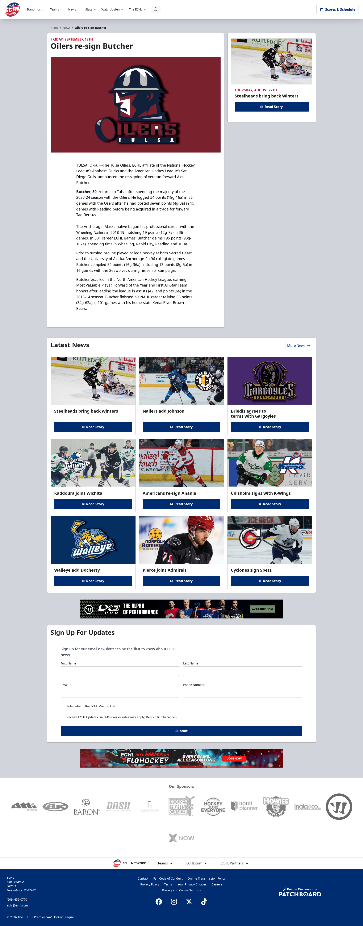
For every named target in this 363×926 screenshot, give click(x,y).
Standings (33, 9)
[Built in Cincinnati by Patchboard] (300, 892)
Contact (143, 878)
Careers (217, 884)
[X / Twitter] (189, 902)
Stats (88, 9)
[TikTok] (204, 902)
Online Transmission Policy (206, 878)
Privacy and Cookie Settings (181, 890)
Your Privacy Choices (192, 884)
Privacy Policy (149, 884)
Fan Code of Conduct (168, 878)
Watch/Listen (110, 9)
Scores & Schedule (340, 9)
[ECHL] (12, 9)
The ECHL (135, 9)
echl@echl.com (17, 905)
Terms (168, 884)
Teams (54, 9)
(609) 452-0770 (17, 899)
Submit (181, 731)
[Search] (156, 9)
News (72, 9)
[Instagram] (174, 902)
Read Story (274, 106)
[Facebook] (159, 902)
